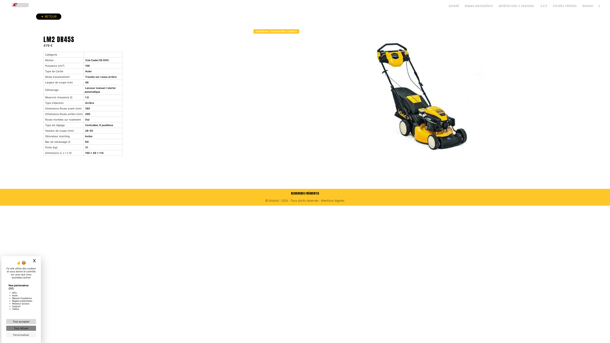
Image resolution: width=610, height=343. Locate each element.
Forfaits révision (564, 5)
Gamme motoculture (478, 5)
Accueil (453, 5)
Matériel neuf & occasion (516, 5)
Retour (50, 16)
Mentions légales (332, 200)
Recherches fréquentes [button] (305, 193)
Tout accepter (21, 321)
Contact (587, 5)
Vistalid (274, 200)
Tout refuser (21, 328)
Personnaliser (21, 334)
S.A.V (543, 5)
